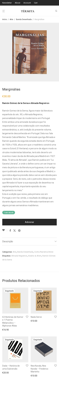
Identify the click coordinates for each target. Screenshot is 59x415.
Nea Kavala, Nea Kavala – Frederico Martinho (39, 369)
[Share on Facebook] (10, 230)
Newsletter (7, 3)
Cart (36, 3)
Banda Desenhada (24, 19)
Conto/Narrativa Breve (43, 252)
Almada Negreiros (19, 256)
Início (4, 19)
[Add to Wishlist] (4, 230)
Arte (11, 19)
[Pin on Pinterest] (19, 230)
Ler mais (5, 330)
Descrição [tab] (7, 241)
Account (27, 3)
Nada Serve (36, 317)
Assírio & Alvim (34, 256)
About (17, 3)
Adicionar (29, 222)
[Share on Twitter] (14, 230)
